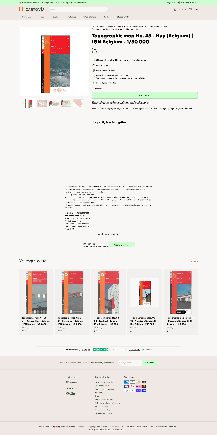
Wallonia (188, 108)
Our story (99, 393)
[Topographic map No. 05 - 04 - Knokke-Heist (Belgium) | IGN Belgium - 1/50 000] (36, 302)
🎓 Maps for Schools (103, 413)
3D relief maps (90, 17)
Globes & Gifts (123, 17)
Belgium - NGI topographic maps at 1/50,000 (112, 108)
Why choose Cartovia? (104, 382)
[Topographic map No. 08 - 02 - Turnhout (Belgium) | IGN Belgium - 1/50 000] (108, 302)
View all (194, 261)
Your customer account (104, 389)
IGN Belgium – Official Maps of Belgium (150, 108)
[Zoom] (54, 61)
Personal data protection (166, 427)
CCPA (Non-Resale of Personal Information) (107, 430)
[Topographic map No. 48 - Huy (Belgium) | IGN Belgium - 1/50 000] (145, 138)
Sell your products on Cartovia (107, 403)
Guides (106, 17)
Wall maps (71, 17)
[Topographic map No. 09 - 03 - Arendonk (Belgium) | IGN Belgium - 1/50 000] (144, 302)
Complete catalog (102, 410)
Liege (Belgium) (176, 108)
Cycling (56, 17)
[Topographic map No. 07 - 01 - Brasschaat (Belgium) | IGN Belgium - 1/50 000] (72, 302)
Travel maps (27, 17)
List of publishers (102, 406)
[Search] (105, 9)
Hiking (43, 17)
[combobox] (171, 2)
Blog (97, 396)
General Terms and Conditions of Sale (137, 427)
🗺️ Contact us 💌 (102, 386)
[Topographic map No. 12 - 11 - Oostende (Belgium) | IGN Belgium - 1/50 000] (181, 302)
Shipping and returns (104, 399)
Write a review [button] (121, 245)
